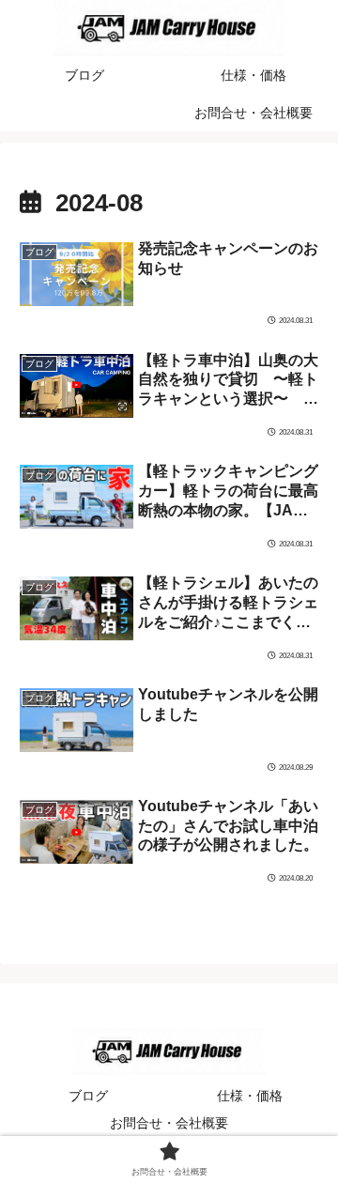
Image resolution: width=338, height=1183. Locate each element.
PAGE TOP (309, 1131)
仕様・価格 (250, 1095)
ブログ (88, 1095)
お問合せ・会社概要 (169, 1122)
